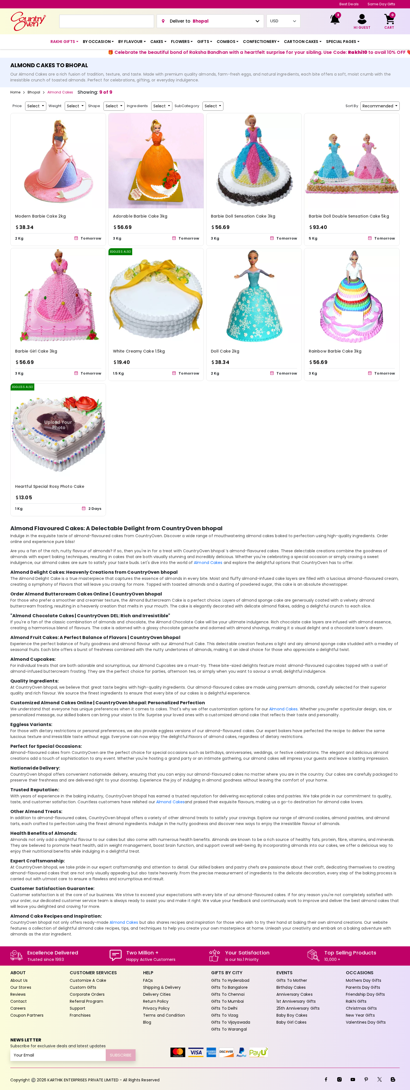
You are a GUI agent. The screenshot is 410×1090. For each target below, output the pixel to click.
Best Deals (349, 4)
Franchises (80, 1015)
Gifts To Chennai (228, 994)
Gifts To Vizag (224, 1015)
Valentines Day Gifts (366, 1022)
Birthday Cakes (291, 987)
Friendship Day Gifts (365, 994)
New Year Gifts (360, 1015)
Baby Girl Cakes (291, 1022)
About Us (19, 980)
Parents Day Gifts (363, 987)
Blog (147, 1022)
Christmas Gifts (361, 1008)
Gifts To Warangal (229, 1029)
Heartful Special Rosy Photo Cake (49, 486)
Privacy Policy (156, 1008)
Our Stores (20, 987)
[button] (64, 42)
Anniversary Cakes (294, 994)
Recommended (378, 106)
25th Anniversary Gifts (298, 1008)
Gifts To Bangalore (229, 987)
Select (34, 106)
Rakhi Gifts (356, 1001)
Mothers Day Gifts (363, 980)
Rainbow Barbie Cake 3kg (335, 351)
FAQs (148, 980)
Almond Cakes (208, 562)
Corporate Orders (87, 994)
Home (15, 92)
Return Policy (155, 1001)
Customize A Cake (88, 980)
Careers (18, 1008)
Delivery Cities (157, 994)
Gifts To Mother (291, 980)
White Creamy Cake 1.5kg (139, 351)
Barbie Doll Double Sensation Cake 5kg (349, 216)
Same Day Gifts (381, 4)
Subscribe (120, 1055)
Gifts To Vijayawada (230, 1022)
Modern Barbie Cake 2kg (40, 216)
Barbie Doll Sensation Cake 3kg (243, 216)
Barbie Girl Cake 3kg (36, 351)
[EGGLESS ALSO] (156, 295)
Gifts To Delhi (224, 1008)
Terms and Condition (164, 1015)
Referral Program (86, 1001)
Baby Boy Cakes (291, 1015)
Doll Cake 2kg (225, 351)
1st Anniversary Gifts (296, 1001)
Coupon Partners (27, 1015)
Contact (18, 1001)
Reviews (18, 994)
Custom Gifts (83, 987)
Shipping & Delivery (162, 987)
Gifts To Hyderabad (230, 980)
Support (77, 1008)
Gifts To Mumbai (227, 1001)
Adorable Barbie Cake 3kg (140, 216)
